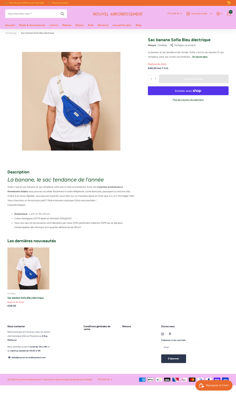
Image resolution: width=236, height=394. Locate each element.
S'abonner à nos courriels (173, 340)
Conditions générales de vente (97, 328)
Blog (138, 25)
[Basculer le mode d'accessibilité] (229, 3)
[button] (156, 76)
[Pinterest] (170, 334)
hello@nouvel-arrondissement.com (29, 357)
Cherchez (62, 13)
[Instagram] (162, 334)
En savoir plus (199, 56)
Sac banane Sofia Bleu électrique (25, 297)
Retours (126, 326)
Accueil (10, 25)
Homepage (11, 33)
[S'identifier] (219, 14)
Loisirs (53, 25)
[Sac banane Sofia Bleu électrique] (28, 268)
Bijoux (80, 25)
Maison (67, 25)
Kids (90, 25)
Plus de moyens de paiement (188, 99)
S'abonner (174, 358)
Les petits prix (122, 25)
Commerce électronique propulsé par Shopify (67, 379)
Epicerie (103, 25)
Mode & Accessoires (32, 25)
